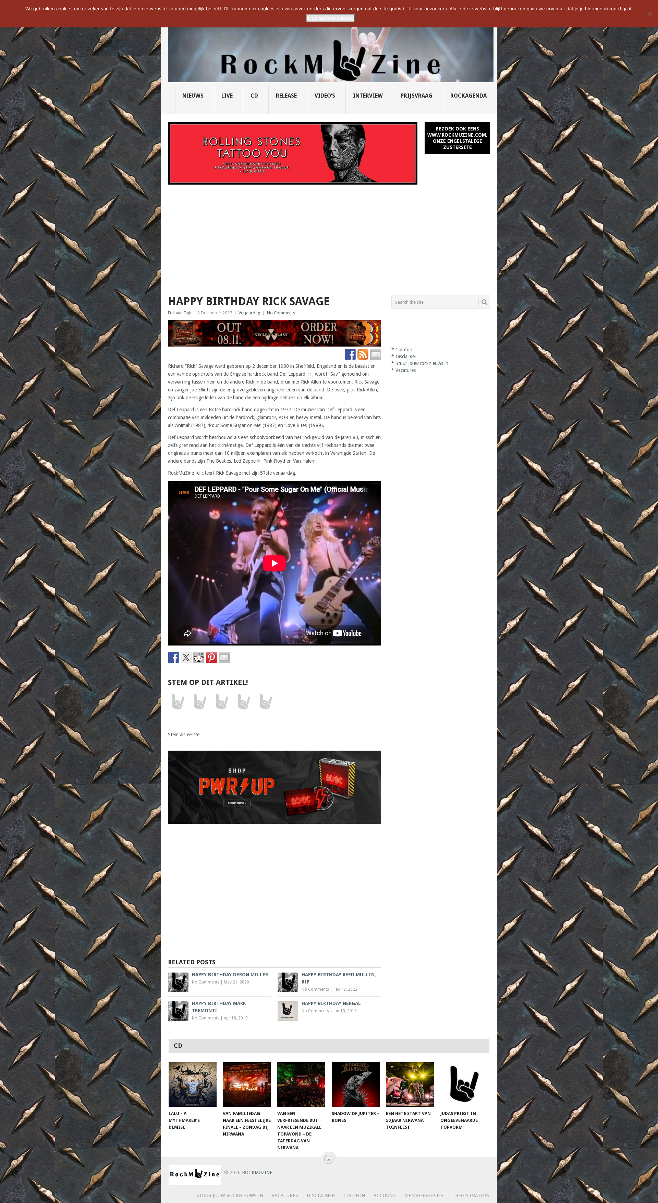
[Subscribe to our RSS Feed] (362, 354)
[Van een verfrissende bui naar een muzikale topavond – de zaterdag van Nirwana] (301, 1084)
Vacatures (405, 370)
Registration (472, 1195)
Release (286, 95)
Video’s (325, 95)
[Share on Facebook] (173, 657)
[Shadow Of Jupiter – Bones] (356, 1084)
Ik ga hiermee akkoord (330, 18)
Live (227, 95)
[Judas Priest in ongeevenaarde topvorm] (464, 1084)
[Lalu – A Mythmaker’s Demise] (193, 1084)
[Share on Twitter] (186, 657)
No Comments (281, 312)
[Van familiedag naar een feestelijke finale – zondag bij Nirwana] (247, 1084)
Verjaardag (249, 312)
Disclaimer (405, 356)
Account (385, 1195)
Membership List (425, 1195)
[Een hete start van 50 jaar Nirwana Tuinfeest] (410, 1084)
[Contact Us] (375, 354)
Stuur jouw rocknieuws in (421, 363)
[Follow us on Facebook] (350, 354)
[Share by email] (224, 657)
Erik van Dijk (179, 312)
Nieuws (193, 95)
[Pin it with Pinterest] (211, 657)
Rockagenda (468, 95)
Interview (368, 95)
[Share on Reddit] (198, 657)
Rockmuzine (257, 1172)
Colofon (403, 349)
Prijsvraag (416, 95)
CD (254, 95)
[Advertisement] (329, 236)
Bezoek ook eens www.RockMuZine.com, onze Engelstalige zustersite (457, 138)
